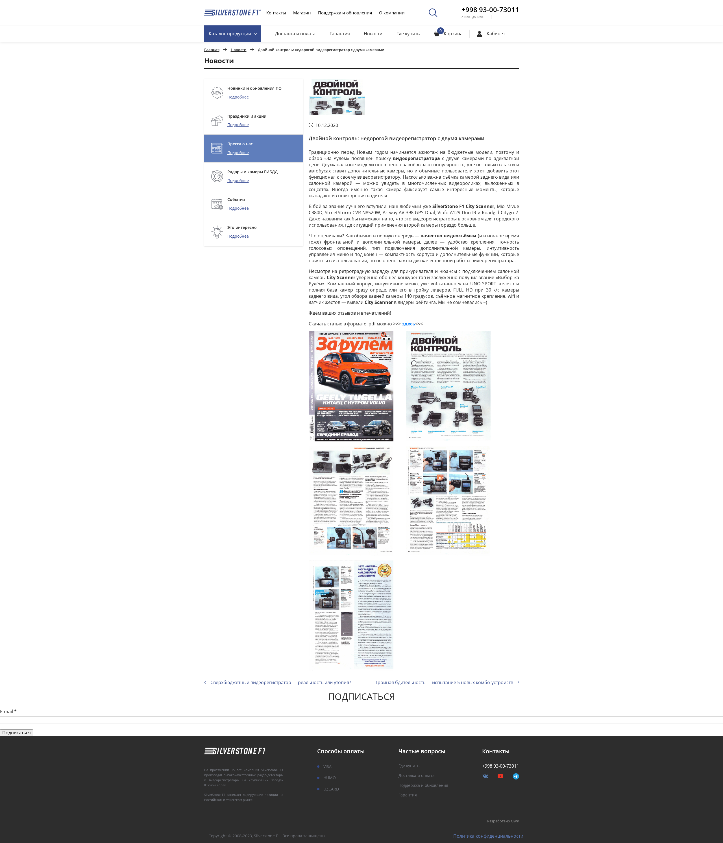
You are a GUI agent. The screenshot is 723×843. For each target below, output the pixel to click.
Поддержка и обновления (345, 13)
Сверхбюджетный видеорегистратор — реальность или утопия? (280, 682)
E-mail (8, 711)
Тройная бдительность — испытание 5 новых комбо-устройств (444, 682)
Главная (211, 50)
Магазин (302, 13)
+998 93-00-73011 (490, 9)
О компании (392, 13)
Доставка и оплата (295, 33)
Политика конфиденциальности (488, 836)
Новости (373, 33)
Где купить (408, 33)
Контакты (276, 13)
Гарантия (340, 33)
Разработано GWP (503, 821)
